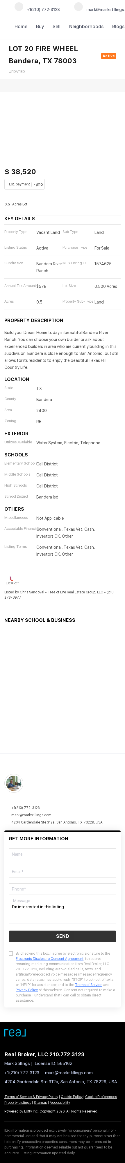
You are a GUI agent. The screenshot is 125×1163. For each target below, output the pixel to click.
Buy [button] (40, 26)
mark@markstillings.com (31, 815)
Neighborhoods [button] (86, 26)
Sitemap (40, 1103)
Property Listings (17, 1103)
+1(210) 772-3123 (25, 808)
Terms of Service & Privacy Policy (31, 1097)
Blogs (118, 26)
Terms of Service (88, 985)
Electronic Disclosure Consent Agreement (49, 959)
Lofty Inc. (31, 1111)
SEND (62, 936)
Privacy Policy (27, 990)
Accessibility (60, 1103)
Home (21, 26)
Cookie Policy (72, 1097)
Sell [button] (56, 26)
